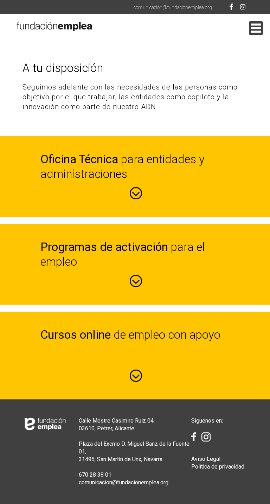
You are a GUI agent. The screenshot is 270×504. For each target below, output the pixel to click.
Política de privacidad (217, 466)
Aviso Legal (205, 459)
